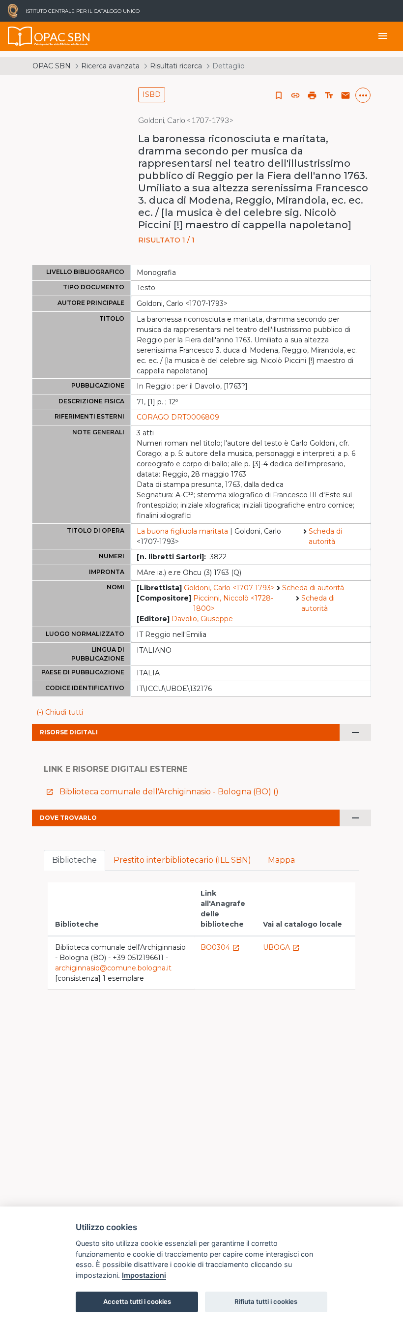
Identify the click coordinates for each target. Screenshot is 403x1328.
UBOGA (281, 947)
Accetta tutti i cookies (137, 1301)
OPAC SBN (51, 65)
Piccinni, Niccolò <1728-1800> (233, 603)
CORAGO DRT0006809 (178, 417)
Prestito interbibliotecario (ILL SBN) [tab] (182, 860)
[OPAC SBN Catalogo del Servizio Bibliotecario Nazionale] (20, 36)
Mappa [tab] (281, 860)
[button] (295, 95)
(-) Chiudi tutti (59, 712)
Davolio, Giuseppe (202, 618)
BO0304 (220, 947)
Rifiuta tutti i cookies (265, 1301)
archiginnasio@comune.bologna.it (113, 968)
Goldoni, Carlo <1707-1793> (229, 587)
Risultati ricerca (176, 65)
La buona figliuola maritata (182, 531)
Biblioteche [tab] (74, 860)
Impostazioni (144, 1275)
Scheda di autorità (325, 536)
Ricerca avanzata (110, 65)
